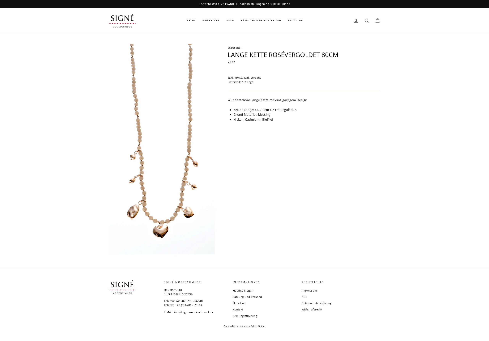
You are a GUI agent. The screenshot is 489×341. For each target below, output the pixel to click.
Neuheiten (211, 20)
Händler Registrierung (261, 20)
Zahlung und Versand (247, 297)
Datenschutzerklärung (317, 303)
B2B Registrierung (245, 316)
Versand (256, 77)
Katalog (295, 20)
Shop (191, 20)
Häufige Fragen (243, 290)
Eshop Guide (257, 326)
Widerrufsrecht (312, 309)
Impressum (309, 290)
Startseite (234, 47)
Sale (230, 20)
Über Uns (239, 303)
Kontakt (238, 309)
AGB (304, 297)
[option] (244, 4)
